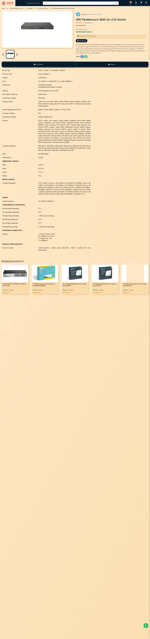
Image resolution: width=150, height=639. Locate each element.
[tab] (38, 64)
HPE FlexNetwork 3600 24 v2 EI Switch (63, 8)
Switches (30, 8)
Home (3, 8)
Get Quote (82, 41)
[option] (15, 279)
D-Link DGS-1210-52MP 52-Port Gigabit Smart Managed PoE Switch (135, 285)
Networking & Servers (17, 8)
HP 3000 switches (42, 8)
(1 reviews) (88, 22)
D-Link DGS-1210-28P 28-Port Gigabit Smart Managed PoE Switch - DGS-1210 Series (105, 285)
